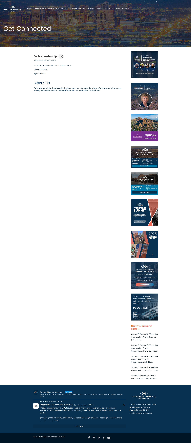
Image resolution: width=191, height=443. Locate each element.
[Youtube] (108, 437)
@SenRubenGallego (114, 418)
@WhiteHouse (54, 418)
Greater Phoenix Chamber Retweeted (51, 402)
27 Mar (91, 405)
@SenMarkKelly (66, 418)
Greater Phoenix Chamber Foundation (56, 405)
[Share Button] (60, 56)
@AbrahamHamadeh (96, 418)
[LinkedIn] (98, 437)
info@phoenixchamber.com (141, 413)
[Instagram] (94, 437)
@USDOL (43, 418)
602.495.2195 (142, 410)
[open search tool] (157, 2)
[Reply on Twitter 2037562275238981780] (41, 421)
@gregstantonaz (80, 418)
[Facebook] (89, 437)
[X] (103, 437)
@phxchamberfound (80, 405)
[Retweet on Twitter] (38, 401)
